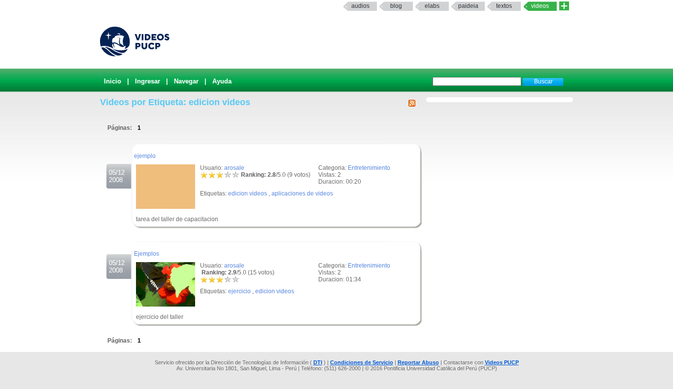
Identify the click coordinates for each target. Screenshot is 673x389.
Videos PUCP (502, 362)
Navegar (186, 81)
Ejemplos (146, 253)
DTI (317, 362)
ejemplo (145, 156)
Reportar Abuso (418, 362)
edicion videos (247, 193)
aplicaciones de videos (302, 193)
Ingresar (147, 81)
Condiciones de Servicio (361, 362)
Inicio (112, 81)
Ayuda (222, 81)
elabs (432, 5)
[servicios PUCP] (564, 6)
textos (504, 5)
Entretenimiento (369, 167)
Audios (360, 5)
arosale (234, 167)
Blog (396, 5)
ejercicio (239, 291)
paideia (468, 5)
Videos (540, 5)
